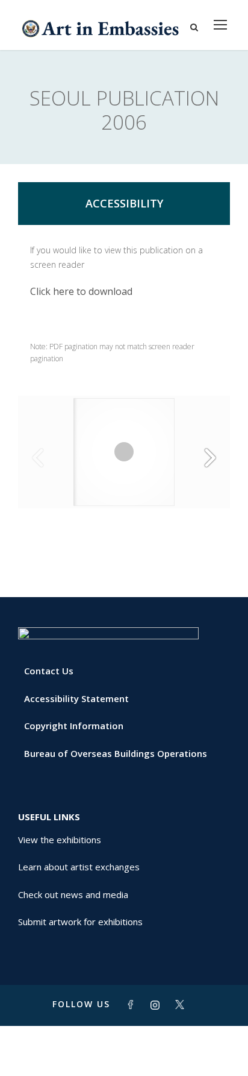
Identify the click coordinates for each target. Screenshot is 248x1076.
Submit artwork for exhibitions (80, 922)
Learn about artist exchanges (79, 867)
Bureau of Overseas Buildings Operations (115, 753)
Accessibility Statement (76, 698)
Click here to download (81, 291)
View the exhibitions (59, 840)
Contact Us (48, 671)
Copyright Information (73, 726)
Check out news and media (73, 894)
